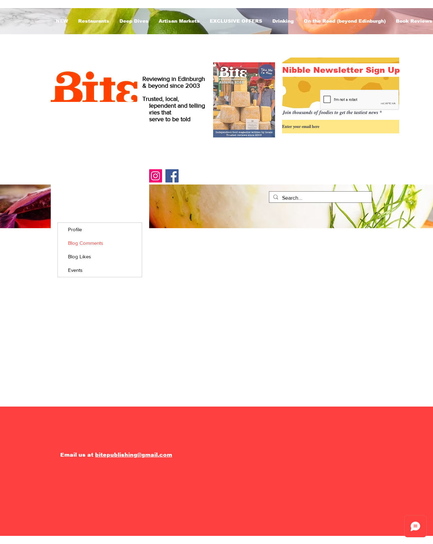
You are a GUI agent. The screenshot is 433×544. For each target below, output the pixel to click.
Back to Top (11, 514)
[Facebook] (172, 175)
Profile (75, 229)
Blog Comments (85, 243)
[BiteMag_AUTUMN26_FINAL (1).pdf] (244, 101)
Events (75, 270)
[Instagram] (155, 175)
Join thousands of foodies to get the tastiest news (330, 112)
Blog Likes (79, 256)
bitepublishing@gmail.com (133, 455)
